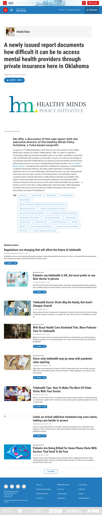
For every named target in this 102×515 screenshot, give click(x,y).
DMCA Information (63, 484)
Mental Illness (51, 195)
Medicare (22, 226)
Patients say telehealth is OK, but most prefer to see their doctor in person (64, 277)
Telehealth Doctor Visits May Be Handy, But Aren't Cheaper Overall (62, 304)
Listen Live (60, 489)
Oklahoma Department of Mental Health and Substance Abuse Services (42, 204)
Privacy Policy (83, 484)
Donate (94, 3)
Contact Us (39, 498)
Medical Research (41, 222)
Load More (51, 471)
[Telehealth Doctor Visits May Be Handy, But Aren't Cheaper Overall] (17, 308)
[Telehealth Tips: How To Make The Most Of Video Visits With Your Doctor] (17, 393)
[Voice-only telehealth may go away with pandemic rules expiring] (17, 362)
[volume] (11, 10)
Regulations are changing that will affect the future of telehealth (42, 250)
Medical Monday (71, 217)
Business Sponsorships (43, 489)
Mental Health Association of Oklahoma (32, 213)
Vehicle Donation (84, 498)
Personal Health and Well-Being (41, 226)
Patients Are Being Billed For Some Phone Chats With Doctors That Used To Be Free (65, 449)
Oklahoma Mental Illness (27, 209)
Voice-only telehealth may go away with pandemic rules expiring (62, 360)
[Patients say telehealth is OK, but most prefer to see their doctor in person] (17, 279)
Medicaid (75, 222)
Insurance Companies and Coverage (44, 231)
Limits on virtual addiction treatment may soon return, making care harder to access (65, 418)
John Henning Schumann (52, 217)
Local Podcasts (62, 493)
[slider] (14, 10)
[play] (5, 10)
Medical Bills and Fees (59, 222)
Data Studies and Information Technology (63, 213)
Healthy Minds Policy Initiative (29, 217)
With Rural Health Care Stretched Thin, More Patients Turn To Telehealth (64, 329)
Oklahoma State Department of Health (53, 209)
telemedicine (23, 231)
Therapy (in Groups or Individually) (67, 226)
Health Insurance (66, 195)
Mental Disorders (24, 200)
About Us (39, 484)
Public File (82, 489)
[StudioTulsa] (10, 32)
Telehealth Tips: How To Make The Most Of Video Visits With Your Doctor (62, 389)
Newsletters (61, 498)
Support (81, 493)
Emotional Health (25, 222)
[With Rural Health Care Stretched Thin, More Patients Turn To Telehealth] (17, 331)
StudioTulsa (23, 31)
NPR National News (38, 272)
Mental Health (37, 195)
